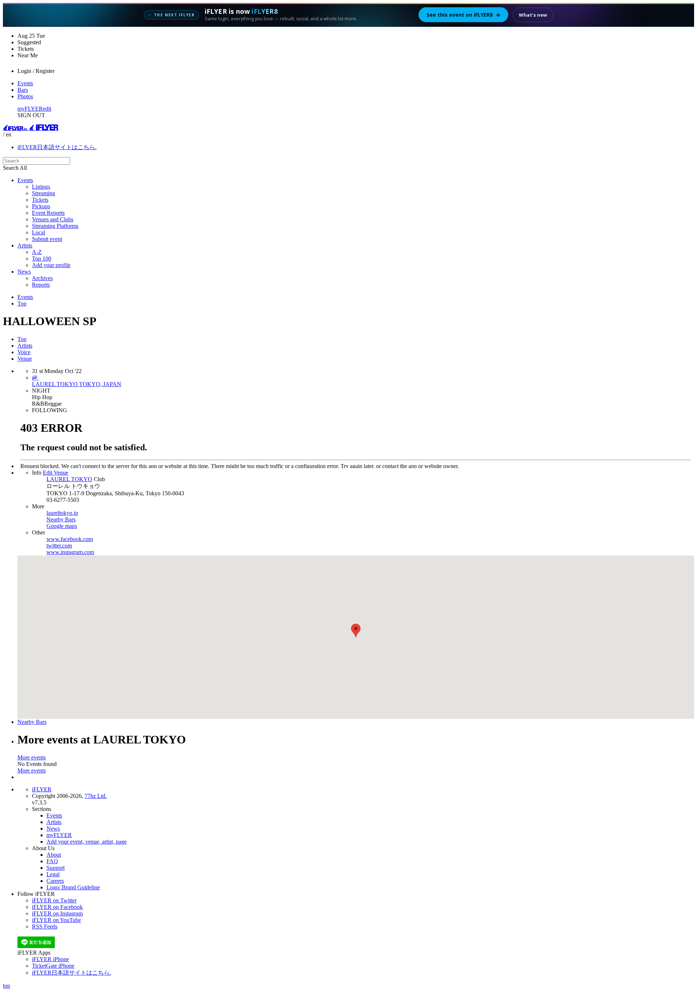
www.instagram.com (70, 552)
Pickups (41, 206)
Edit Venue (55, 473)
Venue (24, 359)
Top (22, 303)
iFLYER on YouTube (56, 920)
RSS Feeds (44, 926)
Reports (41, 285)
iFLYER (42, 789)
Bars (22, 90)
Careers (55, 881)
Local (38, 232)
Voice (23, 352)
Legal (53, 874)
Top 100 (41, 258)
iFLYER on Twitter (54, 900)
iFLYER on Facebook (57, 907)
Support (55, 868)
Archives (42, 278)
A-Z (37, 252)
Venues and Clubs (52, 219)
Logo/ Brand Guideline (73, 887)
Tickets (40, 200)
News (24, 272)
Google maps (61, 526)
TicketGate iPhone (53, 966)
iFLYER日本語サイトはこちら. (57, 147)
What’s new (533, 15)
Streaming (43, 193)
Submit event (47, 239)
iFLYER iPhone (50, 959)
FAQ (52, 861)
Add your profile (51, 265)
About (53, 855)
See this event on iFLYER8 (463, 14)
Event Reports (48, 213)
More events (31, 757)
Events (25, 83)
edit (47, 109)
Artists (24, 245)
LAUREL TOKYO (69, 479)
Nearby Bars (61, 519)
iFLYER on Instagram (57, 913)
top (6, 986)
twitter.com (59, 545)
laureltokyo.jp (62, 513)
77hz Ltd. (96, 796)
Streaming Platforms (55, 226)
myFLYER (30, 109)
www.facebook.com (69, 539)
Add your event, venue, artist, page (86, 842)
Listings (41, 187)
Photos (25, 96)
